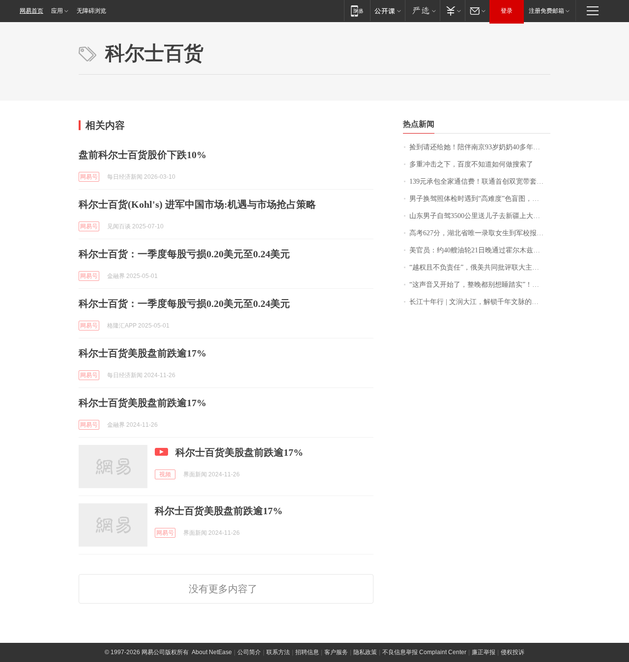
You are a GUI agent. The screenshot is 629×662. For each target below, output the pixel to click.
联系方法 (278, 652)
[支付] (452, 10)
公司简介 (249, 652)
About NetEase (212, 652)
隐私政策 (365, 652)
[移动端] (357, 10)
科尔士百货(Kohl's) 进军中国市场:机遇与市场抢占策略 (197, 204)
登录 (507, 10)
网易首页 (31, 10)
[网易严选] (422, 10)
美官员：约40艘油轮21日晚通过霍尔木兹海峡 (478, 250)
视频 (165, 474)
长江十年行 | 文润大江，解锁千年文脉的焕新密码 (479, 301)
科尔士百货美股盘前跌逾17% (142, 353)
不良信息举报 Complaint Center (424, 652)
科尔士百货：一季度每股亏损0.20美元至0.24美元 (184, 253)
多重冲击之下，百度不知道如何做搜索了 (471, 164)
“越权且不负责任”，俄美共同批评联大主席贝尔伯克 (479, 267)
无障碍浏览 (91, 10)
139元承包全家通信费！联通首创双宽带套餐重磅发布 (479, 181)
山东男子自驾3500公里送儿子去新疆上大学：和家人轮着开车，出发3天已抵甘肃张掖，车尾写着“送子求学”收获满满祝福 (479, 216)
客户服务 (336, 652)
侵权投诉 (512, 652)
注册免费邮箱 (546, 10)
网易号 (89, 176)
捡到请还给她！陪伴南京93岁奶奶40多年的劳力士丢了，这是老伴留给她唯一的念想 (479, 147)
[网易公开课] (387, 10)
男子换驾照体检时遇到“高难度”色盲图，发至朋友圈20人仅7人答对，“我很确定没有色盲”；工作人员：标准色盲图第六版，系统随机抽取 (479, 198)
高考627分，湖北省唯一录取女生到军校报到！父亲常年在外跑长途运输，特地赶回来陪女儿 (479, 233)
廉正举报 (483, 652)
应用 (57, 10)
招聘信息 (307, 652)
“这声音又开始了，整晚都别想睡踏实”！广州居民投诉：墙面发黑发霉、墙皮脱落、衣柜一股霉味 (479, 284)
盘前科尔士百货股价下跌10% (142, 154)
